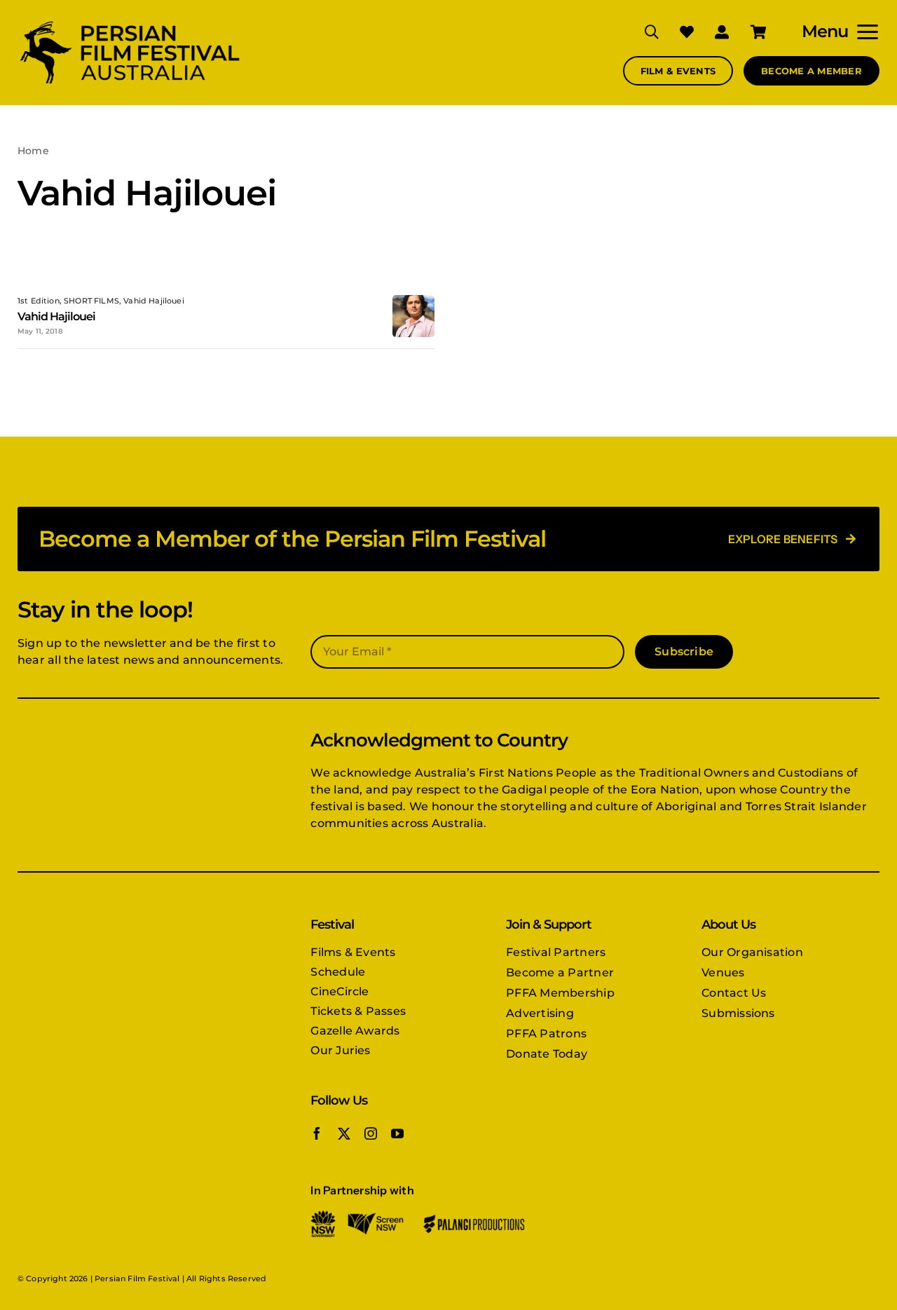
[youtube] (397, 1133)
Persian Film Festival (137, 1278)
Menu (825, 31)
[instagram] (370, 1133)
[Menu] (863, 32)
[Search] (641, 32)
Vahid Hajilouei (56, 316)
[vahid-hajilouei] (413, 300)
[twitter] (344, 1133)
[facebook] (316, 1133)
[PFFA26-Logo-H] (130, 22)
